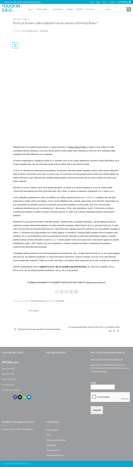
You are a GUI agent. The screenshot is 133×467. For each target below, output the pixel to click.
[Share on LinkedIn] (76, 292)
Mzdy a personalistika (56, 440)
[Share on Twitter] (62, 292)
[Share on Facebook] (57, 292)
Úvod (30, 9)
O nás (91, 2)
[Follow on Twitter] (122, 2)
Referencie (58, 9)
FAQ (104, 2)
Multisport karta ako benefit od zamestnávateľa (38, 329)
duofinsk (44, 31)
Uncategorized (53, 450)
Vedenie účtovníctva (21, 19)
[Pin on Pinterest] (71, 292)
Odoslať (97, 410)
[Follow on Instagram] (120, 2)
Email (94, 382)
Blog (98, 2)
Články (79, 9)
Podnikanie (51, 445)
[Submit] (129, 9)
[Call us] (127, 2)
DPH (48, 435)
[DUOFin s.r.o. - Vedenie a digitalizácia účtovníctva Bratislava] (13, 9)
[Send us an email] (125, 2)
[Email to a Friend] (66, 292)
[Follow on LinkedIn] (130, 2)
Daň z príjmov (52, 430)
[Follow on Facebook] (117, 2)
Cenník (69, 9)
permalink (60, 301)
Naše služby (42, 9)
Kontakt (112, 2)
